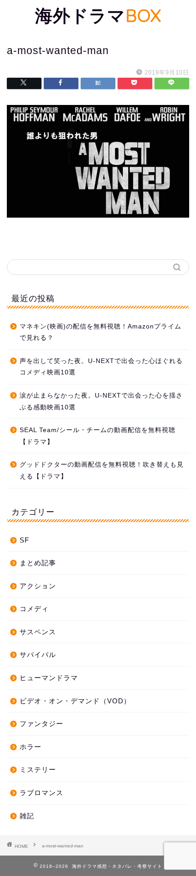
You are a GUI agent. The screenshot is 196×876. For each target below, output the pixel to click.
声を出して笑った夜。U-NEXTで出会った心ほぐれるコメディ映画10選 (101, 367)
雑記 (27, 816)
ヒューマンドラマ (49, 678)
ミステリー (38, 769)
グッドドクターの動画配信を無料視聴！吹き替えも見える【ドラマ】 (102, 470)
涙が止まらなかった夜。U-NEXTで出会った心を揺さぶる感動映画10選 (101, 401)
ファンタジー (41, 723)
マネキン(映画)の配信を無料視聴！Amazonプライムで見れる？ (100, 332)
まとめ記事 (38, 563)
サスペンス (38, 632)
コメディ (34, 608)
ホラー (30, 747)
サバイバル (38, 654)
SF (24, 540)
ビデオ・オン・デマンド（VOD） (75, 701)
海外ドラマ (98, 15)
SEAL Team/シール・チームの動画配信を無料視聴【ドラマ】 (97, 436)
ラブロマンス (41, 792)
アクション (38, 586)
